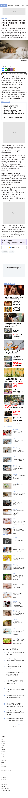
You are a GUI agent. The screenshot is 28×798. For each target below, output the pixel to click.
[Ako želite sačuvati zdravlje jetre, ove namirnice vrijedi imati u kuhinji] (7, 595)
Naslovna (3, 5)
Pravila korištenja (5, 788)
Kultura (3, 758)
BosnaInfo (7, 64)
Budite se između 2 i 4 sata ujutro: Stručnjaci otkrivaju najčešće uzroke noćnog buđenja (13, 112)
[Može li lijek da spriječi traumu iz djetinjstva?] (7, 541)
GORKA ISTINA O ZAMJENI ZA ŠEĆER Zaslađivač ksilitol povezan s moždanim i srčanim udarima (18, 604)
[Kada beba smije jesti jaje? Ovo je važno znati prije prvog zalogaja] (7, 549)
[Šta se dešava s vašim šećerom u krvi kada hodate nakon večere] (7, 623)
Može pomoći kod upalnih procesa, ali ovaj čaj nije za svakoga (19, 558)
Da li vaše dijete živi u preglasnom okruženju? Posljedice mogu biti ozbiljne (18, 614)
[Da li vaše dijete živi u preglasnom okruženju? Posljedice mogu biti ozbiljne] (7, 613)
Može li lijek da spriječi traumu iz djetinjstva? (18, 539)
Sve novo (21, 724)
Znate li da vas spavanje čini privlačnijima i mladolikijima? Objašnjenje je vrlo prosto (19, 512)
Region (3, 743)
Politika (3, 741)
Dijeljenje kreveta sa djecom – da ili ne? (17, 431)
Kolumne (3, 766)
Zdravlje (4, 18)
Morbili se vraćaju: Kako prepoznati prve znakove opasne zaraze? (18, 586)
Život (2, 762)
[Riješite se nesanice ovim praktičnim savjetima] (7, 494)
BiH (2, 739)
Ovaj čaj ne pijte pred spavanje (18, 485)
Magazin (3, 756)
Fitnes (15, 619)
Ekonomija (3, 751)
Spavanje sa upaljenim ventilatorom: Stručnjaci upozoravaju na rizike (11, 106)
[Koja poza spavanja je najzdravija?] (7, 441)
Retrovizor (3, 760)
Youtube (5, 779)
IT (1, 764)
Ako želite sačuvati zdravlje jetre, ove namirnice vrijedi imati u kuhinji (18, 595)
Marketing (3, 786)
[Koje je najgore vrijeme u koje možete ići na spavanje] (7, 503)
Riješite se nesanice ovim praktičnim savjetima (19, 493)
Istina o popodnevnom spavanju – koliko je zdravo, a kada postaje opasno (18, 451)
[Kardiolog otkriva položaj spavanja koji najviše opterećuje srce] (7, 477)
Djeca (22, 5)
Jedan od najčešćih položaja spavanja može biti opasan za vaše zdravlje (18, 531)
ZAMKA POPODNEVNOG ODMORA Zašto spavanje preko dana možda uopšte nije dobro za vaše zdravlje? (19, 522)
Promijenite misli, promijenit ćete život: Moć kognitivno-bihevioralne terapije (19, 568)
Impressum (4, 784)
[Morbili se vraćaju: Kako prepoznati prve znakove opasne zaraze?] (7, 586)
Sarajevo (3, 753)
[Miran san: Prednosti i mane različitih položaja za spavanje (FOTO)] (7, 459)
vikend (12, 251)
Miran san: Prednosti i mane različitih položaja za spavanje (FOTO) (18, 459)
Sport (2, 747)
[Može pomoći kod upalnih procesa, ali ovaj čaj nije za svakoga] (7, 558)
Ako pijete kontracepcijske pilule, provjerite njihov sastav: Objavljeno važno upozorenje (19, 632)
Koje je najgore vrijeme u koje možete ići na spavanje (19, 503)
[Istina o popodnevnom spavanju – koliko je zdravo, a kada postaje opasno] (7, 450)
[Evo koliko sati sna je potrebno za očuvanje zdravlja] (7, 468)
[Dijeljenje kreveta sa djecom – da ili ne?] (7, 433)
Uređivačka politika (5, 790)
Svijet (2, 745)
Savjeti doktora (18, 583)
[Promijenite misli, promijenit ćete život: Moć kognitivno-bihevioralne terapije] (7, 567)
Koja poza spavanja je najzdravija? (18, 440)
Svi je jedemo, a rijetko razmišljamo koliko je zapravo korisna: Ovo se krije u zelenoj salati (18, 641)
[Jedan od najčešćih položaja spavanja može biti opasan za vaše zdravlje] (7, 531)
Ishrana (17, 5)
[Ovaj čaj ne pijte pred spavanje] (7, 486)
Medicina (10, 5)
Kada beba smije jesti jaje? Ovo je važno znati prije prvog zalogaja (18, 549)
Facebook (5, 773)
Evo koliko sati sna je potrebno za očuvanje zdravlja (18, 468)
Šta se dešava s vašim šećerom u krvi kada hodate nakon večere (18, 622)
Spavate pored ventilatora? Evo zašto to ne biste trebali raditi (13, 116)
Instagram (5, 777)
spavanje (5, 251)
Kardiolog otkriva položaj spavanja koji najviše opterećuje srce (19, 477)
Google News (15, 247)
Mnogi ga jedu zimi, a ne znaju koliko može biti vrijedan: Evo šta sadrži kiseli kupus (18, 577)
